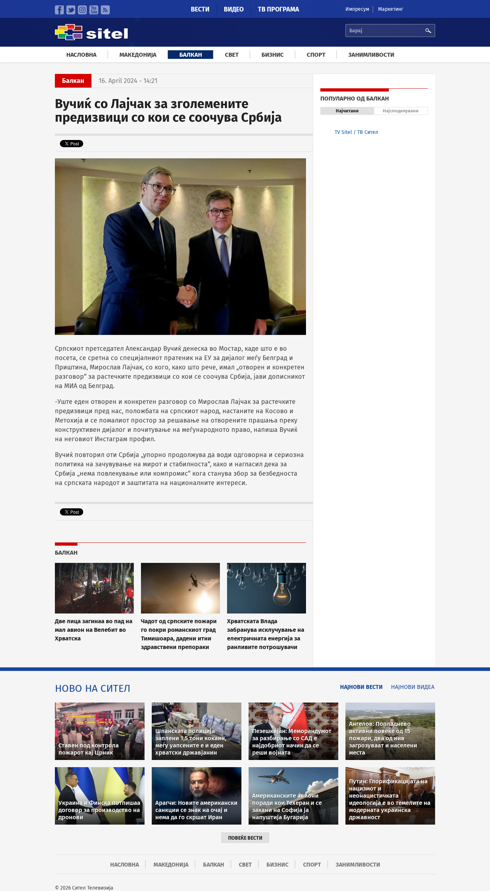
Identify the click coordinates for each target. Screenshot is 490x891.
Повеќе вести (245, 838)
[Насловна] (91, 39)
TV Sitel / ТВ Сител (356, 132)
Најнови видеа (412, 687)
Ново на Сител (93, 688)
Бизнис (273, 55)
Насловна (81, 55)
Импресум (357, 9)
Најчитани (347, 110)
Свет (232, 55)
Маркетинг (390, 9)
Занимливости (371, 55)
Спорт (316, 55)
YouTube (93, 9)
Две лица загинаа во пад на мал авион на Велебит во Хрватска (93, 629)
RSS (105, 9)
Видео (234, 9)
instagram (82, 9)
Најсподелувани (401, 110)
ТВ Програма (278, 9)
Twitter (70, 9)
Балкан (190, 55)
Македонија (137, 55)
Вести (200, 9)
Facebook (59, 9)
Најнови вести (361, 687)
